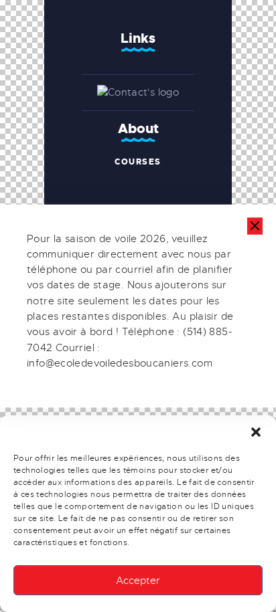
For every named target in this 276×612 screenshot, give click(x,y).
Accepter (138, 581)
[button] (256, 432)
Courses (138, 162)
